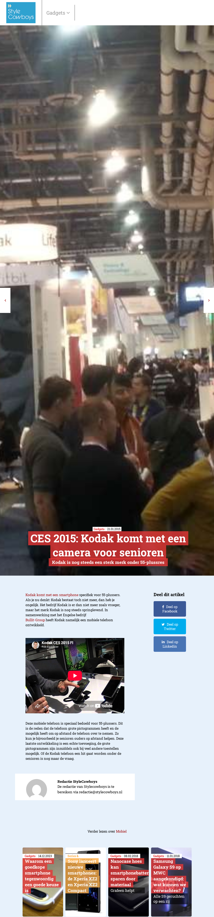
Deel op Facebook (170, 608)
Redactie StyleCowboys (77, 781)
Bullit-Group (35, 620)
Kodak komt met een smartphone (51, 595)
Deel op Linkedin (170, 644)
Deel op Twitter (171, 626)
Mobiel (121, 831)
